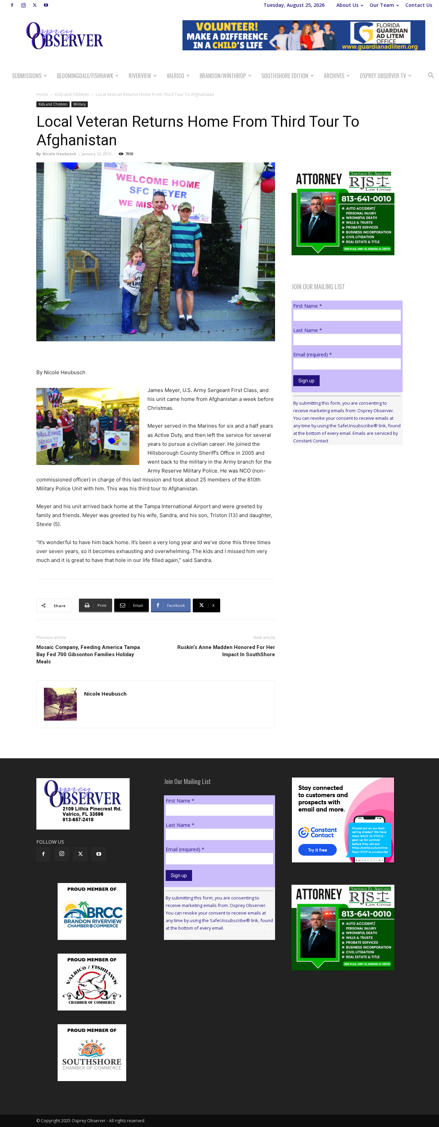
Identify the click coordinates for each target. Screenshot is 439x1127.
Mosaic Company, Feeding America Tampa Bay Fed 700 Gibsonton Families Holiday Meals (88, 654)
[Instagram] (23, 5)
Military (79, 104)
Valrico (175, 76)
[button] (431, 76)
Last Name (307, 330)
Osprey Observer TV (383, 76)
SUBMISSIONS (26, 76)
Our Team (382, 5)
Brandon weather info (343, 513)
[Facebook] (12, 5)
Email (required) (312, 354)
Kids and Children (72, 94)
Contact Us (418, 5)
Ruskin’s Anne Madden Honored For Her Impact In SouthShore (226, 651)
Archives (334, 76)
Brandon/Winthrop (223, 76)
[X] (34, 5)
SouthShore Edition (284, 76)
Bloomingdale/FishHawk (85, 76)
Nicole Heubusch (59, 153)
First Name (307, 306)
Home (42, 94)
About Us (347, 5)
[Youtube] (46, 5)
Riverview (140, 76)
